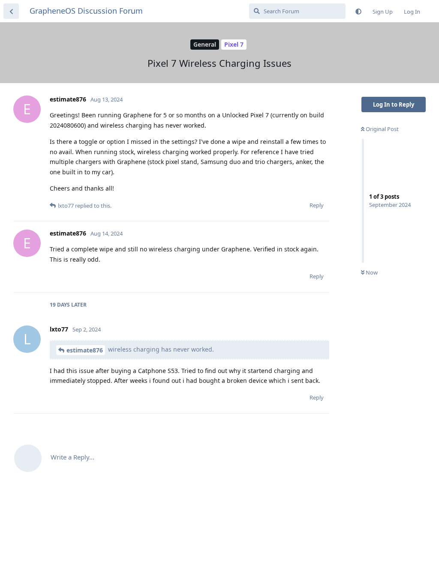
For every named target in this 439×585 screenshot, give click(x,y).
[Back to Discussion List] (11, 11)
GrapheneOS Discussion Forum (86, 11)
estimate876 (84, 350)
